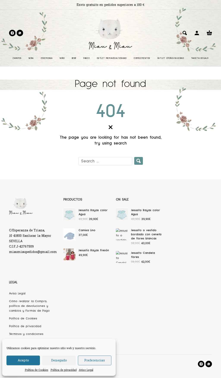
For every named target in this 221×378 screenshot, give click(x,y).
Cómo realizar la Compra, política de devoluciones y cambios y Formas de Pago (29, 306)
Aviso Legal (86, 370)
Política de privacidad (64, 370)
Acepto (23, 360)
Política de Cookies (36, 370)
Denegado (59, 360)
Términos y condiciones (26, 334)
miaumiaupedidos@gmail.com (33, 252)
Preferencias (94, 360)
